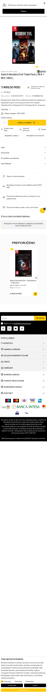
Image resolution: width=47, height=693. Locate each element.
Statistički (18, 681)
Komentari (5, 153)
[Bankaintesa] (26, 406)
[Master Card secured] (44, 406)
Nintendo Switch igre (9, 72)
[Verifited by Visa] (17, 412)
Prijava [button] (23, 11)
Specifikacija (6, 163)
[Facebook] (3, 328)
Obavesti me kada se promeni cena (38, 87)
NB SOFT (28, 438)
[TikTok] (22, 328)
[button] (9, 129)
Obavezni (7, 681)
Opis (3, 147)
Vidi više (4, 109)
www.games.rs (12, 438)
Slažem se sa (17, 323)
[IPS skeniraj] (26, 412)
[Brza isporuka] (12, 249)
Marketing (30, 681)
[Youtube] (15, 328)
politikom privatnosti (22, 323)
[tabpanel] (23, 45)
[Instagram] (9, 328)
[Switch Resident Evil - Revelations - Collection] (23, 263)
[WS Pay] (5, 406)
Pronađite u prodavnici (10, 158)
